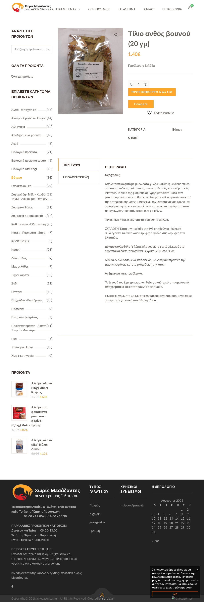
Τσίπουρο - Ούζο (22, 347)
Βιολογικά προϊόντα (24, 152)
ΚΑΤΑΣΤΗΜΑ (126, 9)
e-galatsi (95, 514)
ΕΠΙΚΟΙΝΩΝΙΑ (172, 9)
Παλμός (94, 505)
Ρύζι (14, 338)
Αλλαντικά (18, 126)
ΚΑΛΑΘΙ (148, 9)
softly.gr (108, 598)
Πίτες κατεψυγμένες (24, 317)
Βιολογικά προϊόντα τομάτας (29, 160)
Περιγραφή (71, 164)
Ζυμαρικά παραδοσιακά (27, 215)
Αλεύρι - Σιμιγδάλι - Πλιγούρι (30, 118)
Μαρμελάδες (19, 266)
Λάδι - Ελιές (19, 258)
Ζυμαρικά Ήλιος (21, 207)
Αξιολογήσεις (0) (76, 177)
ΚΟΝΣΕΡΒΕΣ (20, 241)
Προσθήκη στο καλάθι (151, 92)
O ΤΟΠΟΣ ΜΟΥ (99, 9)
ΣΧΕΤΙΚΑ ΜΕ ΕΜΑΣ (63, 9)
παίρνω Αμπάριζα (132, 505)
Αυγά (14, 143)
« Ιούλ (155, 541)
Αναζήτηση (48, 49)
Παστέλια (17, 309)
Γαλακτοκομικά (21, 186)
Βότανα (16, 177)
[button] (116, 34)
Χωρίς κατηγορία (22, 355)
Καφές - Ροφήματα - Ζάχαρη (30, 232)
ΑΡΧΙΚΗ (36, 9)
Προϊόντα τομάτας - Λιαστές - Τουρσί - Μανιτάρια (30, 328)
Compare (141, 104)
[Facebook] (12, 586)
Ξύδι (14, 283)
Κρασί (15, 249)
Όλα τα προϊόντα (22, 76)
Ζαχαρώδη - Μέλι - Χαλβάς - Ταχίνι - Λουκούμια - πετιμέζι (30, 197)
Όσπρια (16, 292)
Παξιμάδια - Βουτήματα (26, 300)
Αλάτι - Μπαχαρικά (23, 109)
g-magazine (97, 522)
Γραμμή (94, 531)
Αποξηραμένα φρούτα (26, 135)
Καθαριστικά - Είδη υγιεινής (29, 224)
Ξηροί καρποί (20, 275)
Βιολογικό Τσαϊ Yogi (24, 169)
